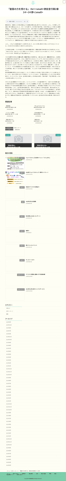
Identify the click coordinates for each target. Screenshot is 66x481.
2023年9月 (8, 342)
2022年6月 (8, 386)
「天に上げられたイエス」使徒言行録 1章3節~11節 (39, 106)
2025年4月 (8, 333)
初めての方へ (16, 473)
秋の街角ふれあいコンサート (33, 216)
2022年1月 (8, 401)
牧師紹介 (24, 473)
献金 (55, 473)
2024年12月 (9, 336)
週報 (7, 314)
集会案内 (31, 473)
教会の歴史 (43, 473)
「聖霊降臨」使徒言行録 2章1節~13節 (10, 106)
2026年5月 (8, 322)
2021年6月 (8, 421)
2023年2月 (8, 363)
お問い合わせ (19, 474)
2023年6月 (8, 351)
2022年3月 (8, 395)
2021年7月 (8, 418)
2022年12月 (9, 369)
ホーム (8, 473)
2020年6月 (8, 456)
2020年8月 (8, 450)
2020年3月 (8, 465)
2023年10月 (9, 339)
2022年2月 (8, 398)
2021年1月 (8, 436)
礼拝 (37, 473)
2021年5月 (8, 424)
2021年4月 (8, 427)
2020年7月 (8, 453)
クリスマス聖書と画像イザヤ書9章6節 (35, 274)
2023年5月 (8, 354)
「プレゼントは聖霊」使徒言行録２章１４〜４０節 (11, 113)
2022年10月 (9, 374)
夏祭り (27, 230)
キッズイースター (30, 260)
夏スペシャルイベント (31, 245)
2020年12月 (9, 439)
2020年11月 (9, 442)
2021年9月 (8, 412)
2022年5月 (8, 389)
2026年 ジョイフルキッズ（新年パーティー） (37, 172)
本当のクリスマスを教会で (32, 187)
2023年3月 (8, 360)
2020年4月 (8, 462)
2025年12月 (9, 325)
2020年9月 (8, 447)
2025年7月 (8, 331)
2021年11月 (9, 407)
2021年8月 (8, 415)
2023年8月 (8, 345)
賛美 (50, 473)
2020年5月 (8, 459)
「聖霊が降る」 (38, 120)
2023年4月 (8, 357)
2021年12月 (9, 404)
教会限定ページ (10, 474)
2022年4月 (8, 392)
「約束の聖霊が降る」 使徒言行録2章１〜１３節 (39, 113)
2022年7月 (8, 383)
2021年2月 (8, 433)
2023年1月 (8, 366)
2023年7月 (8, 348)
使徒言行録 (17, 129)
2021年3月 (8, 430)
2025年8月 (8, 328)
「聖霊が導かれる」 (9, 120)
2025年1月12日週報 (31, 201)
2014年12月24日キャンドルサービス (35, 289)
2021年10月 (9, 409)
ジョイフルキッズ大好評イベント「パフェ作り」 (38, 158)
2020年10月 (9, 445)
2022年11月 (9, 372)
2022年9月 (8, 377)
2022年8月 (8, 380)
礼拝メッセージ (17, 127)
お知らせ (8, 308)
